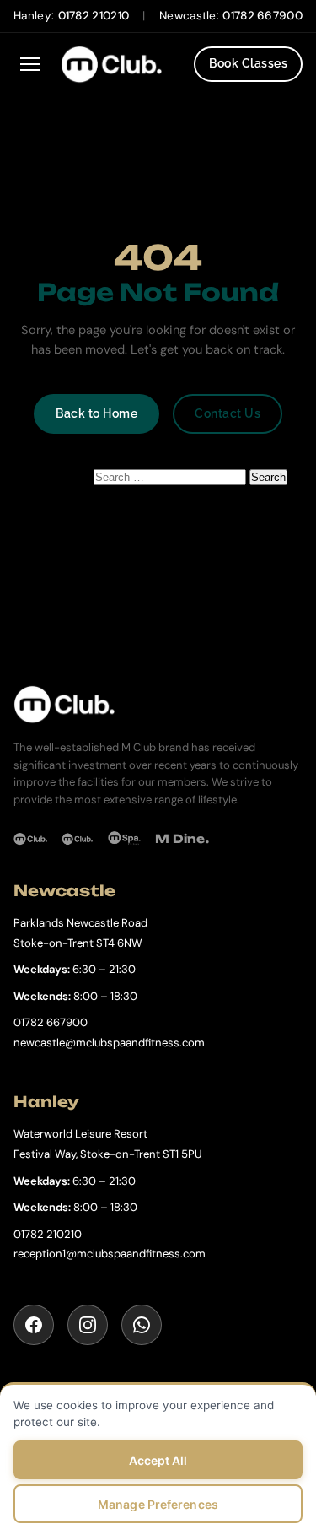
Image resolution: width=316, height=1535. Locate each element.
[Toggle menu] (30, 64)
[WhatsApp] (141, 1325)
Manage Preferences (158, 1504)
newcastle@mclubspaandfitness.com (109, 1042)
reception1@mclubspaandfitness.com (109, 1253)
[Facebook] (33, 1325)
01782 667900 (262, 15)
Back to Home (96, 413)
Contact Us (227, 413)
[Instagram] (87, 1325)
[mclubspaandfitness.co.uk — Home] (120, 64)
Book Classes (248, 63)
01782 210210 (94, 15)
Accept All (158, 1460)
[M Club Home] (158, 704)
